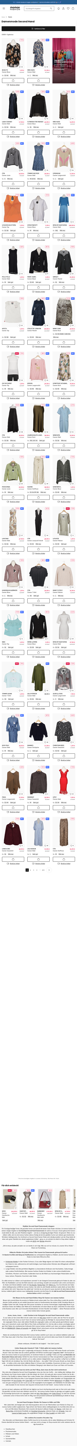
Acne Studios (18, 1380)
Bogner (59, 1409)
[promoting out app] (63, 60)
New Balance (44, 1393)
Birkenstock (58, 1380)
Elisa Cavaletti (50, 1413)
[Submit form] (51, 8)
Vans (38, 1393)
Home (3, 17)
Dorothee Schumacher (38, 1411)
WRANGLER (11, 1328)
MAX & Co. (52, 1285)
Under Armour (56, 1393)
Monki (34, 1328)
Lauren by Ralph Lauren (19, 1413)
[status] (38, 33)
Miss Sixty (43, 1318)
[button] (4, 8)
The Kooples (33, 1285)
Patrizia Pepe (41, 1285)
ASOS (34, 1241)
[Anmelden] (63, 8)
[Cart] (73, 8)
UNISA (67, 1380)
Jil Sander (62, 1411)
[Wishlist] (68, 8)
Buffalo (42, 1241)
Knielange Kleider (12, 1261)
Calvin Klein (28, 1380)
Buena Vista (9, 1411)
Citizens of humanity (22, 1328)
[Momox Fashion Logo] (15, 8)
